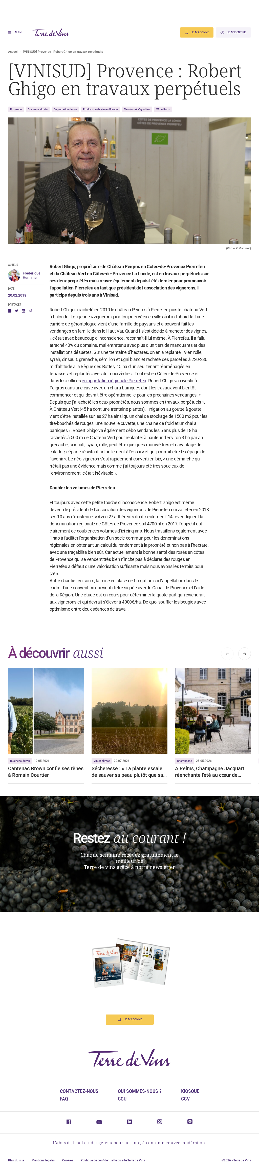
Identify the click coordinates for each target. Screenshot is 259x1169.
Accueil (13, 52)
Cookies (67, 1160)
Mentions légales (43, 1160)
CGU (122, 1099)
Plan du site (16, 1160)
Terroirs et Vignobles (137, 109)
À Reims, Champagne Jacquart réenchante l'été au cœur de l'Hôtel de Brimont (209, 771)
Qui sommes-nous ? (140, 1091)
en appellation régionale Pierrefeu (114, 380)
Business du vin (38, 109)
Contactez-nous (79, 1091)
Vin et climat (102, 761)
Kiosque (190, 1091)
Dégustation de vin (65, 109)
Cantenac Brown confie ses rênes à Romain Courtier (45, 771)
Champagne (184, 761)
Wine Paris (163, 109)
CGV (185, 1099)
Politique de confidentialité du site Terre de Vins (113, 1160)
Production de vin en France (100, 109)
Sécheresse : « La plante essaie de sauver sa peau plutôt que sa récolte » (127, 771)
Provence (16, 109)
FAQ (64, 1099)
